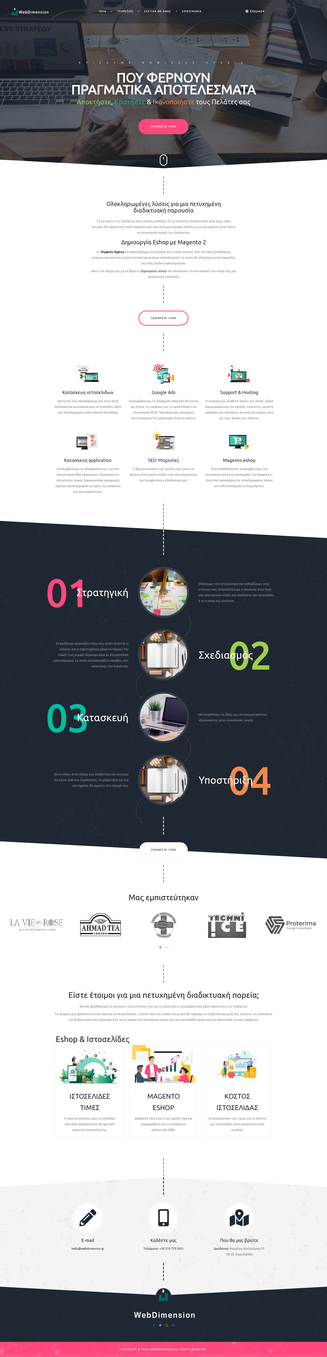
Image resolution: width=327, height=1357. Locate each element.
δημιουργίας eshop (153, 271)
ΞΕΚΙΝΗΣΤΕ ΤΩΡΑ (163, 126)
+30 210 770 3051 (171, 1248)
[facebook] (154, 1325)
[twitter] (160, 1325)
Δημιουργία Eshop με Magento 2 (163, 242)
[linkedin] (173, 1325)
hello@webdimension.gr (88, 1248)
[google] (166, 1325)
